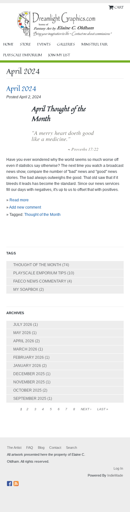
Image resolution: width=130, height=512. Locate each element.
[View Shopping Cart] (111, 7)
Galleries (66, 44)
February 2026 (28, 357)
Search (71, 447)
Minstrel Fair (94, 44)
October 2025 (27, 390)
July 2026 (22, 324)
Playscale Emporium (22, 55)
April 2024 (21, 88)
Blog (41, 447)
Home (8, 44)
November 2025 (29, 382)
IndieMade (115, 475)
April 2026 (23, 341)
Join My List (59, 55)
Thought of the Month (42, 214)
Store (25, 44)
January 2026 (27, 365)
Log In (118, 468)
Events (44, 44)
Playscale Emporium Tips (39, 273)
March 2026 (25, 349)
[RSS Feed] (17, 482)
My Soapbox (25, 289)
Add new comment (25, 207)
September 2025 (29, 398)
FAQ (29, 447)
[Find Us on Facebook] (10, 482)
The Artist (14, 447)
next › (86, 409)
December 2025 (29, 374)
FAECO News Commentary (39, 281)
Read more (19, 200)
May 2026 (22, 333)
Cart (119, 7)
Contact (55, 447)
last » (102, 409)
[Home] (65, 24)
